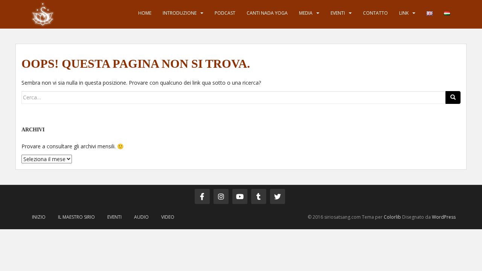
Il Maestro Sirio (76, 217)
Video (167, 217)
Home (144, 13)
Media (306, 13)
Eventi (338, 13)
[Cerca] (453, 97)
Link (404, 13)
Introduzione (180, 13)
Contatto (375, 13)
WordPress (444, 217)
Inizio (39, 217)
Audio (141, 217)
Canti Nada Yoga (267, 13)
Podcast (225, 13)
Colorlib (392, 217)
